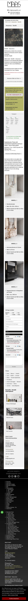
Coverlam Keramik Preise (13, 530)
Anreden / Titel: (8, 313)
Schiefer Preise (11, 516)
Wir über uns (8, 495)
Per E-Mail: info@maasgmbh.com (14, 94)
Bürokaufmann (11, 489)
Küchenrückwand (9, 501)
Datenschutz (9, 508)
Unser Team (8, 502)
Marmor (12, 373)
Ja (15, 336)
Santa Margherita (15, 385)
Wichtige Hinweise (10, 494)
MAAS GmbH (8, 22)
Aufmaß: (7, 336)
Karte (15, 573)
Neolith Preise (11, 525)
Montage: (8, 346)
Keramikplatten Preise (11, 523)
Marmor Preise (11, 514)
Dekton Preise (11, 532)
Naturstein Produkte (10, 484)
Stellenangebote (9, 488)
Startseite (8, 481)
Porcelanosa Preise (12, 534)
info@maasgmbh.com (15, 10)
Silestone (19, 381)
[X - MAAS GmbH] (15, 477)
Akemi (7, 506)
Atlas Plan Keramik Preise (13, 527)
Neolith (12, 375)
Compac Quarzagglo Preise (13, 522)
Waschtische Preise (10, 536)
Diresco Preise (11, 521)
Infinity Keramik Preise (12, 528)
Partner (7, 503)
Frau (18, 312)
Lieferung (8, 493)
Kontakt (8, 504)
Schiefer (17, 373)
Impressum (8, 483)
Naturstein (7, 579)
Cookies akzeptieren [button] (14, 598)
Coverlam (17, 375)
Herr (13, 312)
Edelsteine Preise (10, 537)
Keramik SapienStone (15, 377)
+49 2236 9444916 (15, 12)
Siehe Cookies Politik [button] (13, 595)
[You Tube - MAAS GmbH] (18, 477)
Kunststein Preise (10, 517)
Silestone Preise (11, 518)
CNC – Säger (10, 490)
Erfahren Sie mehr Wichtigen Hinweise (13, 343)
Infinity (8, 377)
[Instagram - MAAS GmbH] (12, 477)
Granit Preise (10, 513)
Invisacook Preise (10, 535)
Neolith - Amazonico (9, 48)
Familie (13, 314)
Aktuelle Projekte (10, 498)
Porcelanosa (9, 379)
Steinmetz (10, 492)
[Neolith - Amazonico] (13, 37)
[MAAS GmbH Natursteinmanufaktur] (14, 7)
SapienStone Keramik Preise (14, 531)
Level (8, 375)
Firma (18, 314)
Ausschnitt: (8, 355)
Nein (19, 336)
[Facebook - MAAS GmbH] (9, 477)
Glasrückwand (9, 499)
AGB (7, 486)
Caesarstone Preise (12, 519)
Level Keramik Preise (12, 526)
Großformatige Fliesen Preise (12, 539)
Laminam (8, 385)
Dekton (15, 383)
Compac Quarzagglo (11, 381)
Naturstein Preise (10, 512)
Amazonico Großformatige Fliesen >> (13, 153)
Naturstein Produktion (10, 485)
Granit (8, 373)
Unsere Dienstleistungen (11, 497)
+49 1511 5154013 (15, 14)
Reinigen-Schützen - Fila (11, 507)
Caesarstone (9, 383)
